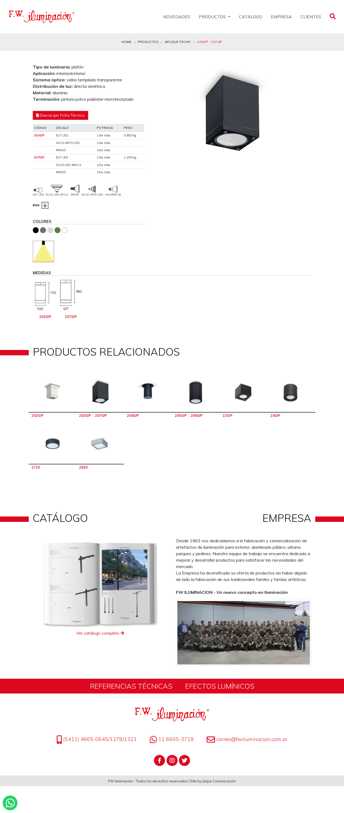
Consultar (53, 393)
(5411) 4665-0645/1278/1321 (99, 739)
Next (303, 116)
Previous (160, 116)
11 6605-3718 (175, 739)
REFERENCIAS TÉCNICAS (131, 686)
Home (127, 42)
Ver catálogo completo (98, 633)
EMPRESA (281, 16)
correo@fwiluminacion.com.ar (252, 739)
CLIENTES (310, 16)
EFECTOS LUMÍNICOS (219, 686)
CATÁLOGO (250, 16)
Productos (148, 42)
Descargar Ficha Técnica (61, 115)
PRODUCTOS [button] (213, 16)
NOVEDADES (176, 16)
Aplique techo (178, 42)
